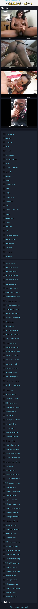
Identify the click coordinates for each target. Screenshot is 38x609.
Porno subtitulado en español (12, 445)
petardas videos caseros (12, 318)
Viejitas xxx (9, 390)
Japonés (8, 176)
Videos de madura (11, 567)
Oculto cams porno (11, 235)
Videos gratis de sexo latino (12, 517)
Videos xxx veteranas (12, 437)
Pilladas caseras (10, 538)
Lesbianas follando (11, 521)
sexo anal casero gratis (12, 347)
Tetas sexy (8, 256)
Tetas (7, 163)
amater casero (10, 263)
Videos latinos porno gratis (12, 559)
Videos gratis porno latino (12, 504)
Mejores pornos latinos (12, 550)
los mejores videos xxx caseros (12, 305)
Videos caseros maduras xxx (12, 554)
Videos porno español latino (12, 491)
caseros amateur (11, 284)
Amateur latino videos (12, 462)
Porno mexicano (10, 495)
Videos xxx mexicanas (12, 407)
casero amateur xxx (11, 280)
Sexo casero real (10, 533)
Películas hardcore (11, 168)
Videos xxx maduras (12, 512)
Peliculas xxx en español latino (12, 458)
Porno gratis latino (11, 580)
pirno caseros (9, 326)
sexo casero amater (11, 355)
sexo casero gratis (11, 364)
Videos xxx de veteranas (12, 571)
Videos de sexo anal (11, 584)
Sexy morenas (10, 239)
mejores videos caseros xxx (12, 309)
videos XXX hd (10, 441)
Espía (7, 189)
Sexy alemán (9, 243)
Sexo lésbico (9, 218)
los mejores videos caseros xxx (12, 301)
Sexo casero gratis (11, 525)
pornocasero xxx (10, 343)
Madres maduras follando (12, 453)
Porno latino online (11, 432)
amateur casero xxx (11, 267)
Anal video (8, 172)
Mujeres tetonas (10, 411)
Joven (7, 146)
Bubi (6, 205)
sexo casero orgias (11, 368)
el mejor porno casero (12, 292)
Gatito (7, 193)
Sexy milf (8, 151)
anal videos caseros (11, 275)
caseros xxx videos (11, 288)
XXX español (9, 428)
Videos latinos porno (12, 563)
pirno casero (9, 322)
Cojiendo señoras (11, 500)
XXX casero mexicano (12, 542)
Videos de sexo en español (12, 483)
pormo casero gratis (12, 334)
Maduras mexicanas (12, 546)
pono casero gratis (11, 330)
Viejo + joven (9, 197)
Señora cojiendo (10, 394)
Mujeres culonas (10, 470)
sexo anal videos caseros (12, 351)
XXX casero (9, 466)
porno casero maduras (12, 339)
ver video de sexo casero (12, 385)
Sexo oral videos (10, 424)
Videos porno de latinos (12, 420)
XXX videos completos (12, 479)
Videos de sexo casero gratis (13, 0)
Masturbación (10, 184)
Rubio (7, 231)
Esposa (7, 214)
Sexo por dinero (10, 575)
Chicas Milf (9, 201)
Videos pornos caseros (12, 588)
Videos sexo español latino (12, 508)
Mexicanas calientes (12, 474)
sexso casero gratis (11, 377)
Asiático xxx (9, 142)
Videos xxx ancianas (12, 449)
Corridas (8, 180)
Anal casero (9, 415)
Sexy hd (8, 138)
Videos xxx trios (10, 487)
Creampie (8, 248)
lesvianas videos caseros (12, 296)
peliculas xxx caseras (12, 313)
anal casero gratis (11, 271)
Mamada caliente (11, 159)
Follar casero (9, 134)
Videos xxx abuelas (11, 399)
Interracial (8, 226)
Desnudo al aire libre (12, 210)
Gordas (7, 222)
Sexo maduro (9, 155)
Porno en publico (10, 592)
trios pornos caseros (12, 381)
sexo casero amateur (12, 360)
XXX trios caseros (11, 403)
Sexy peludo (9, 252)
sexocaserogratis (11, 372)
